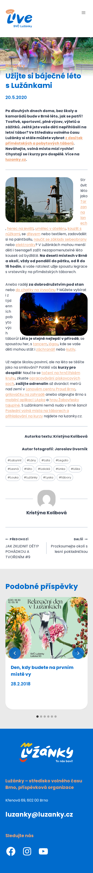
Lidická (44, 469)
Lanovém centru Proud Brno (50, 389)
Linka (60, 469)
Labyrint (14, 460)
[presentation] (46, 628)
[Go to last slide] (15, 653)
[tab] (37, 716)
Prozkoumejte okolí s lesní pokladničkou (69, 545)
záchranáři (45, 349)
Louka (13, 477)
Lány (31, 460)
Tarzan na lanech (83, 212)
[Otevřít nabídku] (83, 12)
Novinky (15, 66)
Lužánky (30, 477)
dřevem (33, 234)
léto (28, 469)
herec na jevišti (20, 228)
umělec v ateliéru (50, 228)
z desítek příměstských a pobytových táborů (44, 140)
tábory (65, 477)
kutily (70, 349)
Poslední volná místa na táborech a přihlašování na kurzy (37, 413)
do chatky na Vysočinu (36, 289)
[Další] (78, 653)
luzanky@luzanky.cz (39, 814)
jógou (53, 344)
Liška (75, 469)
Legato (62, 460)
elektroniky (25, 244)
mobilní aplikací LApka (25, 399)
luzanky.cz (15, 159)
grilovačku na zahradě (25, 394)
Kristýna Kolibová (46, 513)
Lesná (13, 469)
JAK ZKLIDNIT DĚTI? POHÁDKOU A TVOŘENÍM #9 (22, 548)
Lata (45, 460)
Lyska (48, 477)
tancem (40, 344)
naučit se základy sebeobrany (60, 239)
